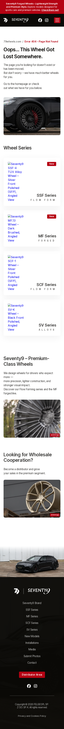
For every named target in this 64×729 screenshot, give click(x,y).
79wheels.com (12, 41)
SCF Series (32, 623)
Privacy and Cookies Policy (32, 716)
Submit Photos (32, 656)
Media (32, 649)
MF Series (32, 616)
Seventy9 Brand (32, 603)
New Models (32, 636)
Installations (32, 642)
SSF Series (32, 609)
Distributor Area (32, 674)
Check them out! (50, 10)
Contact (32, 662)
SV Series (32, 629)
